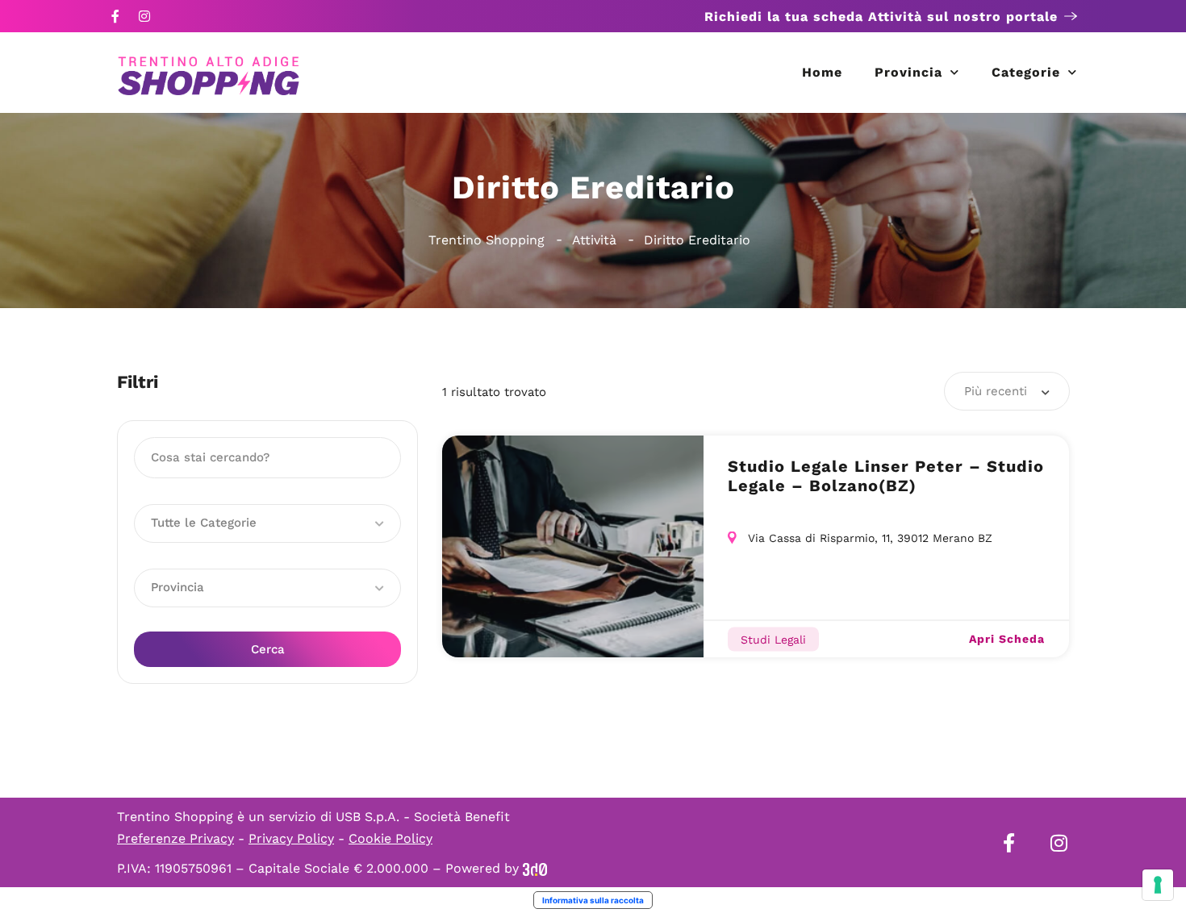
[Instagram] (144, 16)
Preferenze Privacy (175, 838)
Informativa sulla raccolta (593, 900)
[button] (267, 523)
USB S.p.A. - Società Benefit (423, 816)
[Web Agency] (535, 868)
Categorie (1026, 72)
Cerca (268, 649)
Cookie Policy (390, 838)
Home (822, 72)
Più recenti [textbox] (995, 391)
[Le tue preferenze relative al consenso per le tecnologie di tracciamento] (1157, 884)
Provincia (908, 72)
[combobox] (1007, 391)
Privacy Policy (291, 838)
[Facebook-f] (115, 16)
